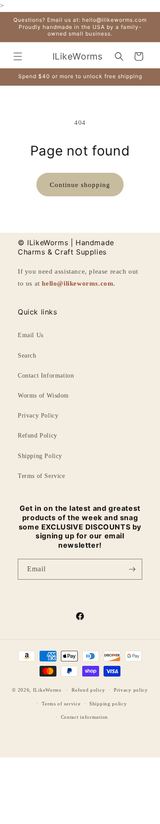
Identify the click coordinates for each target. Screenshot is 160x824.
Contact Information (46, 375)
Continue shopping (80, 184)
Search (27, 355)
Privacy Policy (38, 415)
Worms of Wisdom (43, 395)
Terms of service (61, 703)
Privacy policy (131, 690)
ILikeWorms (47, 690)
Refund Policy (37, 435)
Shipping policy (108, 703)
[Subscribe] (132, 569)
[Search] (119, 56)
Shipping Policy (40, 456)
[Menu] (18, 56)
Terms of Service (41, 476)
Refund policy (88, 690)
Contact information (84, 717)
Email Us (31, 335)
